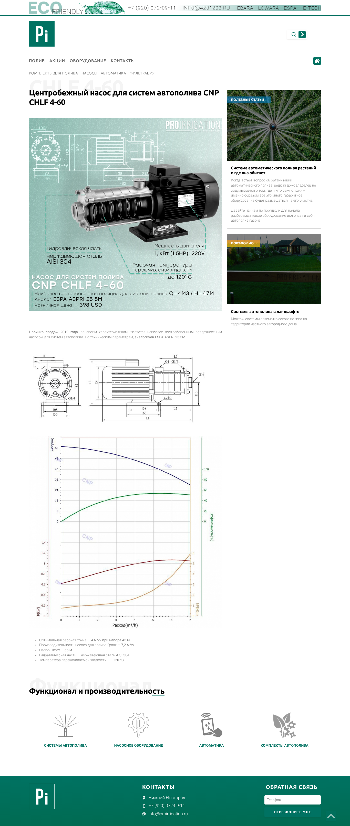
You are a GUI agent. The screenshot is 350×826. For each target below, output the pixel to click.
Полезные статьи (247, 100)
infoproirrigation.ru (168, 814)
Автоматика (113, 73)
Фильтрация (142, 73)
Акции (57, 61)
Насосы (89, 73)
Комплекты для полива (53, 73)
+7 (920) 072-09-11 (167, 805)
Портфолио (242, 243)
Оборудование (88, 61)
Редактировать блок (253, 93)
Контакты (123, 61)
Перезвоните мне (292, 812)
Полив (37, 61)
